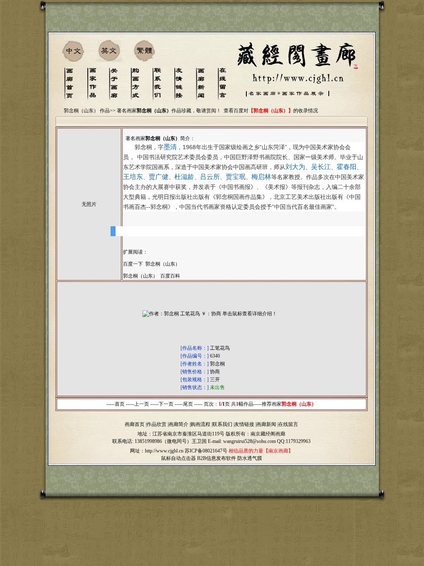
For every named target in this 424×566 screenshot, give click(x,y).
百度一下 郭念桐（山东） (151, 264)
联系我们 (222, 424)
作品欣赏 (156, 424)
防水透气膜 (249, 458)
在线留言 (288, 424)
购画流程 (200, 424)
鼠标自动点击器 (178, 458)
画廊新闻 (266, 424)
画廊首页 (135, 424)
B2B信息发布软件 (216, 458)
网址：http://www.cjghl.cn (156, 451)
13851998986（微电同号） (163, 441)
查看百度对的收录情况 (271, 111)
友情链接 (244, 424)
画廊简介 (178, 424)
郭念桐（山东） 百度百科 (151, 276)
